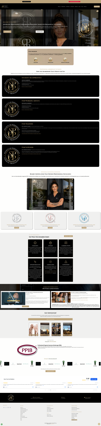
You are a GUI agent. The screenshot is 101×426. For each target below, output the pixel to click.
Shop (82, 6)
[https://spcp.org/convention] (13, 298)
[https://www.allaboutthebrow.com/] (29, 364)
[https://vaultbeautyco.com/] (23, 363)
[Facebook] (4, 408)
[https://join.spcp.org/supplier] (11, 155)
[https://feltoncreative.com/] (4, 363)
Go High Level (52, 423)
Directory (85, 6)
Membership (63, 6)
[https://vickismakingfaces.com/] (17, 364)
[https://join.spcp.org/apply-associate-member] (11, 86)
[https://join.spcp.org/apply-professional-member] (11, 109)
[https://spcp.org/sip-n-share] (61, 297)
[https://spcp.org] (5, 6)
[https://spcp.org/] (10, 398)
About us (59, 6)
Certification (68, 6)
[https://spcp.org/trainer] (11, 132)
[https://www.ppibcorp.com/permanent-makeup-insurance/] (27, 350)
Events (80, 6)
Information (72, 6)
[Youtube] (10, 408)
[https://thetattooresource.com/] (10, 364)
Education (76, 6)
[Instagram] (6, 408)
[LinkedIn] (8, 408)
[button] (2, 424)
